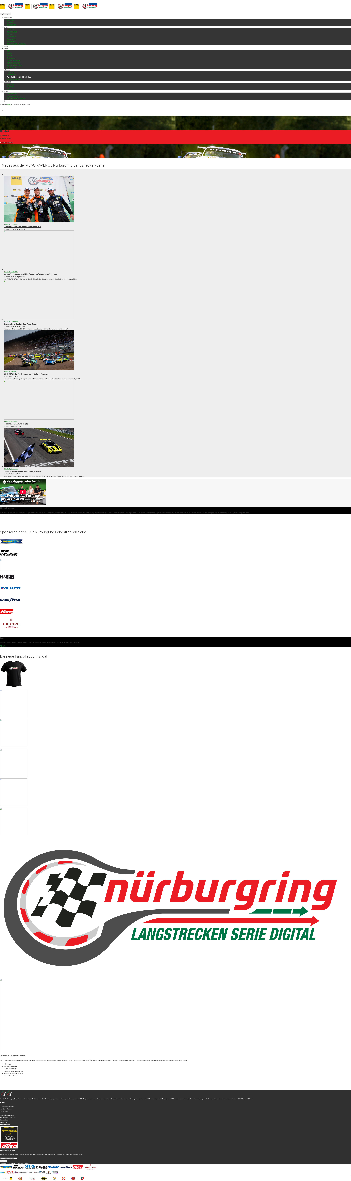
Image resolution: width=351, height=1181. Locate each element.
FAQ (8, 51)
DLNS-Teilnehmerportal (14, 79)
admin (8, 105)
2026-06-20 (7, 421)
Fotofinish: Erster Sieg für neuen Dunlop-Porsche (22, 471)
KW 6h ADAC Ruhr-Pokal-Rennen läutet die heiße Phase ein (26, 374)
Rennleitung (10, 84)
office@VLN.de (9, 1115)
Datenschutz (4, 1120)
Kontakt (6, 91)
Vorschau (13, 371)
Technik (9, 89)
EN (4, 101)
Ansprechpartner (12, 94)
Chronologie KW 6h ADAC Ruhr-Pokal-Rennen (20, 324)
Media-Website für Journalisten (16, 98)
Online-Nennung (11, 75)
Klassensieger (11, 41)
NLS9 (5, 143)
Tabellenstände (11, 37)
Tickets (6, 46)
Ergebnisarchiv (11, 58)
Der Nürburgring (11, 67)
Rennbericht (14, 272)
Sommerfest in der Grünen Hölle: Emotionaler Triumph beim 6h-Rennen (30, 274)
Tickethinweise (5, 1125)
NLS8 (2, 143)
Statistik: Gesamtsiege (13, 60)
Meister (9, 56)
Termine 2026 (11, 29)
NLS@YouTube (11, 25)
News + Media (8, 18)
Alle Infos (3, 646)
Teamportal (10, 72)
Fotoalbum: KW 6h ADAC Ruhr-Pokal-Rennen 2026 (22, 227)
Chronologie (14, 322)
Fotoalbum (10, 22)
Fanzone (6, 48)
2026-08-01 (7, 224)
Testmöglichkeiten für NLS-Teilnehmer (19, 77)
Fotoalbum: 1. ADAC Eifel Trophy (16, 424)
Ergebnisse (10, 34)
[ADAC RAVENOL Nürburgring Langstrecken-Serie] (24, 9)
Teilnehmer (7, 70)
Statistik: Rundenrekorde (14, 65)
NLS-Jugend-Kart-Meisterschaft (16, 44)
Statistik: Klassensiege (13, 63)
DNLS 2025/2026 (12, 32)
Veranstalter (7, 82)
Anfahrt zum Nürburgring (14, 96)
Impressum (3, 1122)
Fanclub (9, 53)
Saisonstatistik (11, 39)
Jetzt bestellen (5, 1081)
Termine (6, 27)
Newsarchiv (10, 20)
